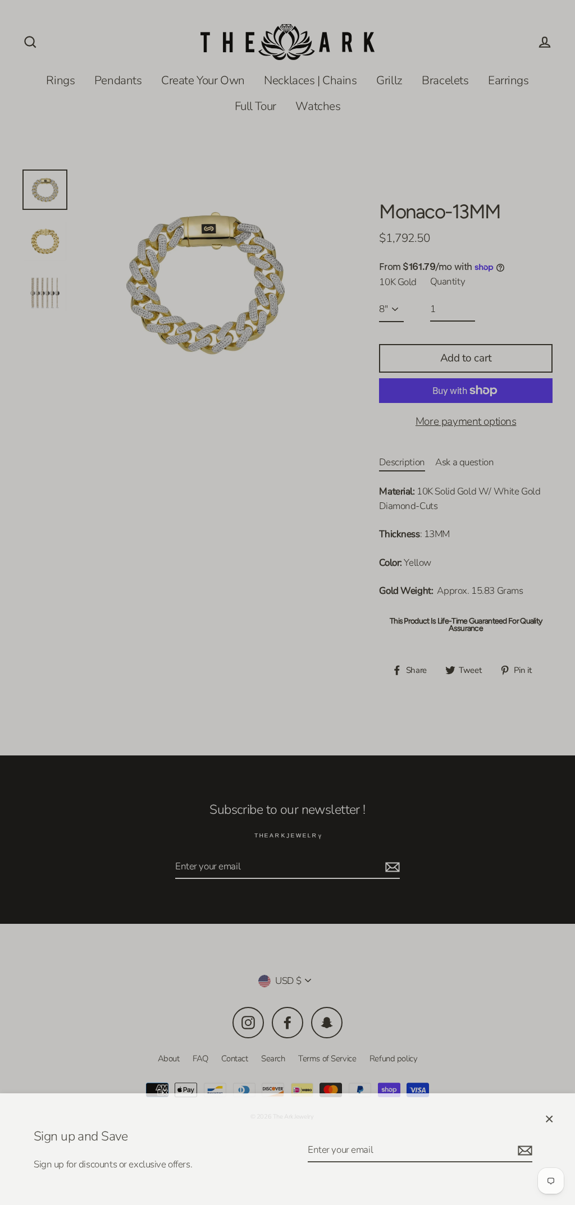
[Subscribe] (523, 1148)
